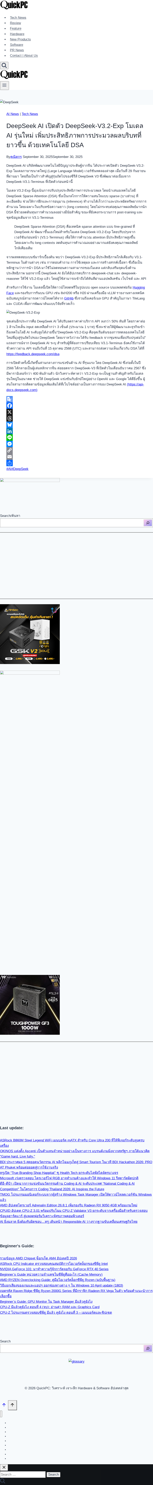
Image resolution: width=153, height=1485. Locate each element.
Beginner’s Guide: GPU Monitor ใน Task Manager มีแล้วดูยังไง (46, 1302)
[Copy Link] (76, 450)
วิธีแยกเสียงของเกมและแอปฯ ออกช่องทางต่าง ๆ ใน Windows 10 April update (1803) (61, 1285)
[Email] (76, 456)
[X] (76, 412)
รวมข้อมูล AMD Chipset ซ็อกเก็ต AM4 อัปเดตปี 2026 (38, 1258)
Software (16, 45)
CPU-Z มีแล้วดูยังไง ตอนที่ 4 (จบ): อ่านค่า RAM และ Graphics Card (49, 1307)
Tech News (18, 18)
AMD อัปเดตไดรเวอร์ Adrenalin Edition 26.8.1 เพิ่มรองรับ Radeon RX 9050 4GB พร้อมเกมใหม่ (68, 1205)
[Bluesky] (76, 425)
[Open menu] (4, 85)
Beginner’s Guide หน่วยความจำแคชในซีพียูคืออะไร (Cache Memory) (51, 1274)
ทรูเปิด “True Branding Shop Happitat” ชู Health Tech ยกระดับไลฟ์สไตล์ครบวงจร (59, 1173)
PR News (17, 50)
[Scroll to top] (4, 1405)
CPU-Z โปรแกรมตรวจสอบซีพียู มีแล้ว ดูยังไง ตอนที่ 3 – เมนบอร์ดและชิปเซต (56, 1313)
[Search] (148, 522)
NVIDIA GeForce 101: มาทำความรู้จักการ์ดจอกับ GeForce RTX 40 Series (54, 1269)
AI (8, 469)
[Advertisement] (76, 566)
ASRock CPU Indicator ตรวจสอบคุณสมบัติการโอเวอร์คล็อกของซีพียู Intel (54, 1264)
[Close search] (4, 1467)
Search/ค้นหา (10, 516)
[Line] (76, 437)
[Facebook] (76, 405)
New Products (20, 39)
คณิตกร (16, 157)
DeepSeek (19, 469)
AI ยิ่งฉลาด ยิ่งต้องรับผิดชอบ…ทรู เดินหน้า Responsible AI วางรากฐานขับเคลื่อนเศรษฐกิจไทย (68, 1222)
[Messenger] (76, 444)
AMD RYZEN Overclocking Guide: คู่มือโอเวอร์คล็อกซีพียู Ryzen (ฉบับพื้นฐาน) (57, 1280)
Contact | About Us (24, 56)
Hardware (17, 34)
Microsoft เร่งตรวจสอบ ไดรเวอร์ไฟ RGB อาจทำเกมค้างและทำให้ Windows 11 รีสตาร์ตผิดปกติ (69, 1178)
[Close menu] (1, 1414)
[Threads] (76, 418)
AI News (12, 114)
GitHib (69, 298)
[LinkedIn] (76, 431)
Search (5, 1341)
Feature (15, 29)
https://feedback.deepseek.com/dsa (32, 354)
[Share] (76, 463)
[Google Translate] (76, 399)
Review (15, 23)
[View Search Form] (4, 65)
